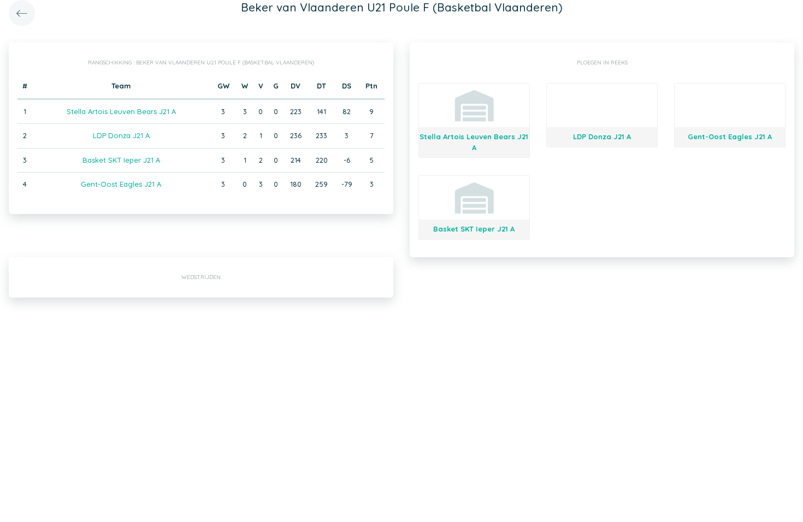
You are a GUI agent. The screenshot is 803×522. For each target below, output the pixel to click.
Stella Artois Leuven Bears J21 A (121, 111)
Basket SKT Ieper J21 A (121, 160)
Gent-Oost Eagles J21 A (121, 184)
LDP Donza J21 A (121, 135)
